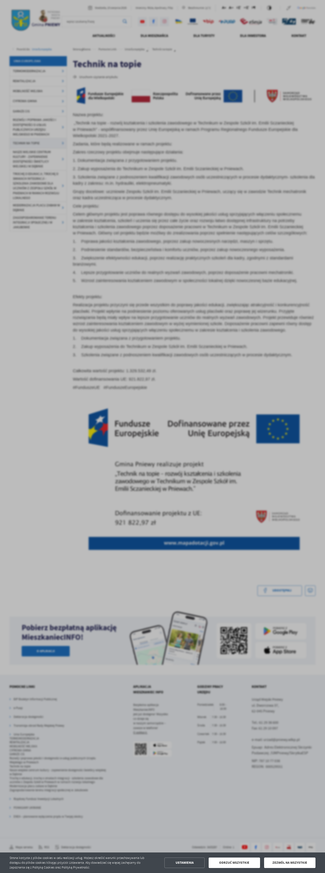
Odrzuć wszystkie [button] (234, 862)
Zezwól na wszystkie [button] (289, 862)
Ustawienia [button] (185, 862)
